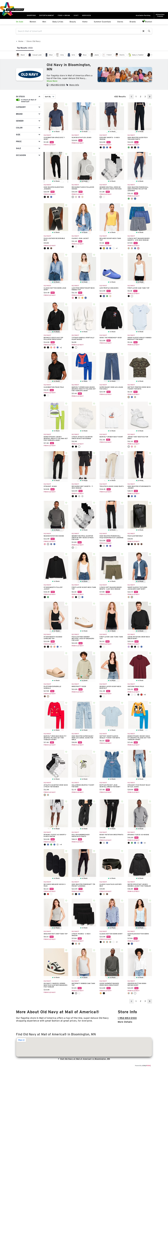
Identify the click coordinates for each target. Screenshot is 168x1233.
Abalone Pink (45, 544)
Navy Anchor (132, 397)
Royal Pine (51, 544)
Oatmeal (135, 446)
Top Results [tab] (25, 48)
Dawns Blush (54, 347)
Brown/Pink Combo (51, 647)
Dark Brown (51, 248)
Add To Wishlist (66, 104)
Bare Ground (73, 298)
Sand (110, 296)
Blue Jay (104, 296)
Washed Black (73, 246)
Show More (52, 81)
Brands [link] (133, 22)
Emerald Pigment (129, 199)
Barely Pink (73, 597)
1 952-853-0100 (57, 85)
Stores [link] (120, 22)
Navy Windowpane (135, 248)
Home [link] (84, 22)
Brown (135, 544)
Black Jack (101, 147)
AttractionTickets (160, 15)
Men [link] (44, 22)
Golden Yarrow (104, 248)
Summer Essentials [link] (102, 22)
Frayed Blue (141, 843)
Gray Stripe (132, 199)
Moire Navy (141, 647)
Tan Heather (79, 197)
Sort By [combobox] (48, 97)
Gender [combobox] (19, 121)
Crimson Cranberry (141, 695)
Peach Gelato (82, 298)
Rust (101, 993)
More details (125, 1021)
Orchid (110, 546)
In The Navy (104, 147)
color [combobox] (19, 128)
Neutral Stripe (107, 942)
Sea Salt (86, 298)
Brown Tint (138, 544)
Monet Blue (135, 496)
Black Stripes (104, 942)
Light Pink (132, 446)
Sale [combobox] (18, 148)
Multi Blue (79, 944)
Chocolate (45, 696)
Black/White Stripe (45, 795)
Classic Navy (54, 844)
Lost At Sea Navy (107, 248)
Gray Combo (129, 248)
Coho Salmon (51, 347)
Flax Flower (79, 298)
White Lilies (76, 246)
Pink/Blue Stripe (48, 795)
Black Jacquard (129, 597)
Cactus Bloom (51, 844)
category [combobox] (21, 107)
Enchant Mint (48, 597)
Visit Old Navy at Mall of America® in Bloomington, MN (85, 1059)
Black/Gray (76, 446)
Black (45, 197)
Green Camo (129, 397)
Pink (138, 248)
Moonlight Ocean (107, 147)
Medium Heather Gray (82, 496)
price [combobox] (18, 141)
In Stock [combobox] (20, 96)
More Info (74, 85)
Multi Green (132, 993)
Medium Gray (104, 843)
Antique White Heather (129, 647)
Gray (101, 197)
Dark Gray (48, 544)
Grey (104, 546)
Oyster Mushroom (76, 197)
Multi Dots (132, 248)
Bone (104, 894)
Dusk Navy (138, 147)
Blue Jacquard (132, 597)
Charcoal (138, 695)
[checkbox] (21, 55)
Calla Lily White (132, 296)
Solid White (104, 197)
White (76, 347)
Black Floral (73, 894)
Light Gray (73, 197)
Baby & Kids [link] (57, 22)
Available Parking (143, 15)
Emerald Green (107, 296)
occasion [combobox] (21, 155)
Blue (48, 844)
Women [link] (33, 22)
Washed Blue (54, 544)
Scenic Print (135, 397)
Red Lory (110, 147)
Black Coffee (132, 147)
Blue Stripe (129, 993)
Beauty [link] (73, 22)
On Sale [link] (19, 22)
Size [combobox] (18, 135)
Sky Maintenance (110, 248)
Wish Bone (82, 197)
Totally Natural (48, 696)
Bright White (79, 446)
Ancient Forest (129, 147)
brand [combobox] (19, 114)
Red (48, 894)
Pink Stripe (110, 942)
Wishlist (148, 22)
